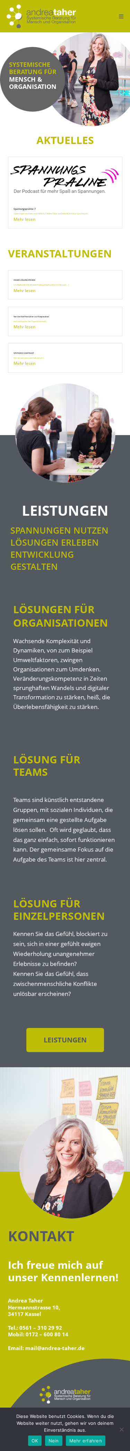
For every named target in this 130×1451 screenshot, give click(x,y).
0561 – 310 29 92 (40, 1327)
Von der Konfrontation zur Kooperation (31, 316)
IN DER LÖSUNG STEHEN (24, 280)
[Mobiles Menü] (121, 16)
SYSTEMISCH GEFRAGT (24, 353)
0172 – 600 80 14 (47, 1334)
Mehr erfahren (85, 1440)
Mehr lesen (24, 219)
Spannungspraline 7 (25, 208)
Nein (54, 1440)
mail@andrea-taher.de (55, 1348)
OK (35, 1440)
